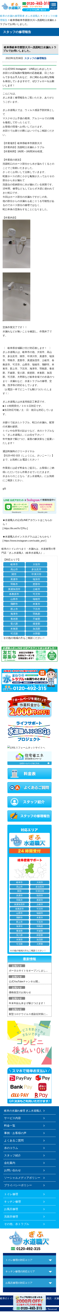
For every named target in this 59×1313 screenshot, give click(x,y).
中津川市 (36, 574)
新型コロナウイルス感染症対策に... (28, 1014)
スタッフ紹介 (12, 1155)
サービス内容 (12, 1118)
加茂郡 (36, 628)
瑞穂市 (36, 599)
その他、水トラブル (16, 1224)
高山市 (14, 569)
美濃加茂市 (14, 589)
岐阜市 (14, 564)
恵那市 (36, 584)
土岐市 (36, 589)
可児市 (36, 594)
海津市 (14, 613)
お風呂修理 (11, 1209)
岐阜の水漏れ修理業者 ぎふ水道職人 (20, 15)
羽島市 (14, 584)
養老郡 (14, 618)
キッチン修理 (12, 1201)
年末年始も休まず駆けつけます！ (27, 1003)
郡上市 (14, 609)
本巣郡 (14, 628)
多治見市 (36, 569)
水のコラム (11, 1148)
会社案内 (9, 1162)
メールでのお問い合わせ (36, 10)
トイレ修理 (11, 1194)
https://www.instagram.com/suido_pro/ (24, 540)
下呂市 (36, 609)
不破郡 (36, 618)
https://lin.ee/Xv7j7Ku (15, 528)
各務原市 (14, 594)
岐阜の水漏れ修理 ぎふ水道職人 (22, 1110)
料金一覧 (9, 1125)
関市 (14, 574)
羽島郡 (36, 613)
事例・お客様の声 (15, 1133)
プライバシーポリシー (18, 1185)
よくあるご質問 (14, 1140)
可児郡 (14, 633)
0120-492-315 (28, 1249)
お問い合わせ (12, 1170)
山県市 (14, 599)
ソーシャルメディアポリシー (22, 1177)
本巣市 (36, 603)
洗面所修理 (11, 1216)
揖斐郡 (36, 623)
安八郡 (14, 623)
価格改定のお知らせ (20, 992)
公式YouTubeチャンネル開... (24, 981)
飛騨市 (14, 603)
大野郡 (36, 633)
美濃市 (14, 579)
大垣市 (36, 564)
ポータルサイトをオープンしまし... (28, 970)
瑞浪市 (36, 579)
